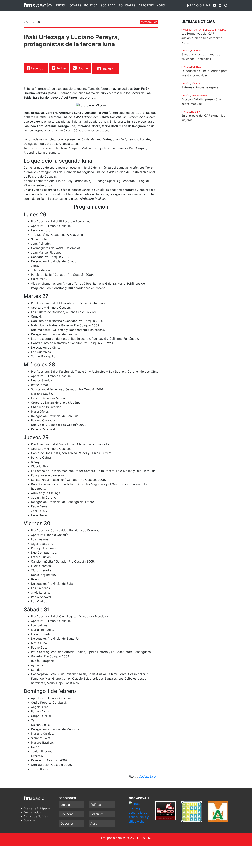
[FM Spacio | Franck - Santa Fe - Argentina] (38, 5)
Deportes (146, 5)
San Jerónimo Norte (193, 29)
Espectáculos (149, 22)
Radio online (199, 5)
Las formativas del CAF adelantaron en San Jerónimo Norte (201, 38)
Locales (74, 5)
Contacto (29, 820)
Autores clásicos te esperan (200, 87)
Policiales (127, 5)
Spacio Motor (199, 95)
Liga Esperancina (216, 29)
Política (91, 5)
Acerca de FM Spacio (37, 808)
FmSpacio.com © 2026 (117, 838)
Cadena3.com (148, 776)
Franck (185, 50)
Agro (161, 5)
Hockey (195, 112)
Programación (32, 812)
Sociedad (108, 5)
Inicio (60, 5)
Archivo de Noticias (36, 816)
